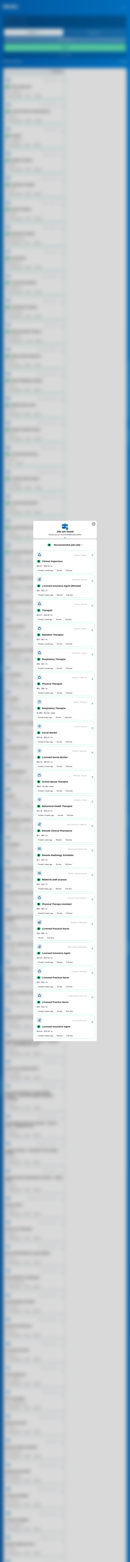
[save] (92, 555)
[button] (65, 561)
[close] (93, 523)
